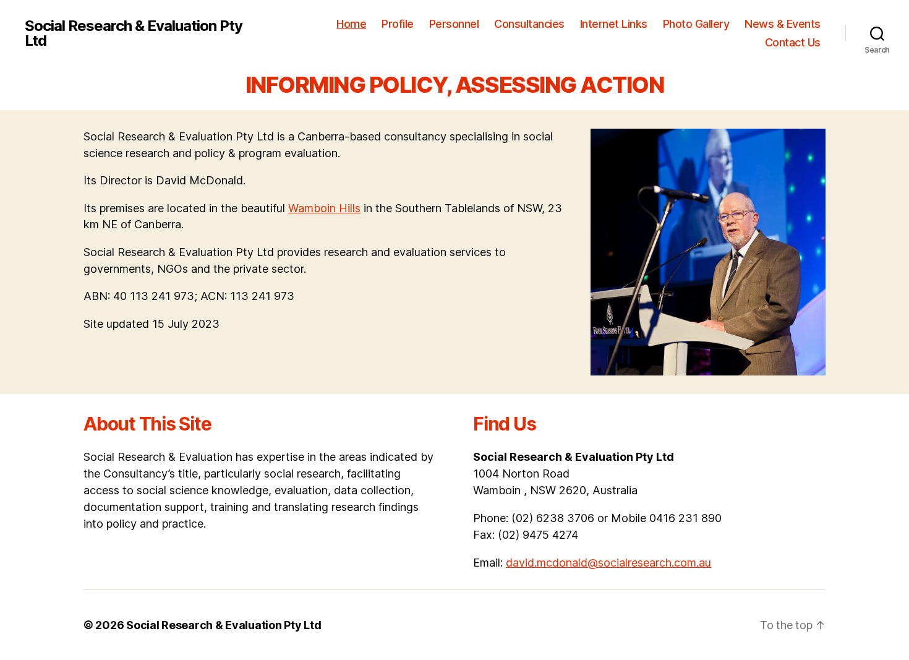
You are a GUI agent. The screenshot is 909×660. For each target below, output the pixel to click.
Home (351, 23)
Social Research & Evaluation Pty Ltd (133, 33)
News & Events (783, 23)
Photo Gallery (696, 23)
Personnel (454, 23)
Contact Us (793, 42)
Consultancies (529, 23)
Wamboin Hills (324, 208)
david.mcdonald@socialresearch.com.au (608, 562)
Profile (398, 23)
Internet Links (613, 23)
